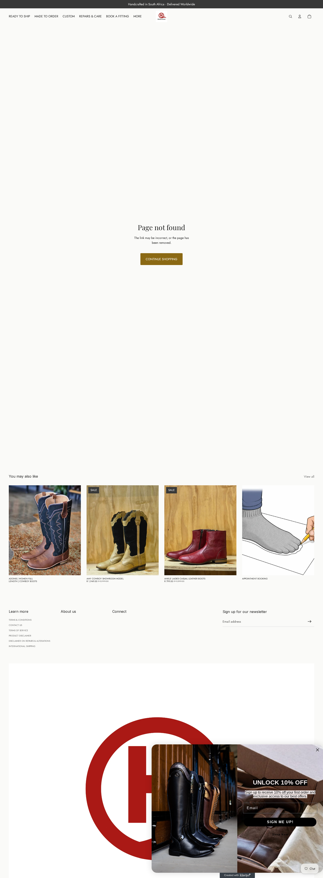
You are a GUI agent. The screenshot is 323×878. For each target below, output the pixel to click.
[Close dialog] (317, 750)
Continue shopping (161, 259)
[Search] (290, 16)
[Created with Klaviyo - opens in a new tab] (237, 875)
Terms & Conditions (20, 620)
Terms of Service (18, 630)
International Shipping (22, 646)
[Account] (300, 16)
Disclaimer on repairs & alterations (29, 641)
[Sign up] (309, 621)
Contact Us (15, 625)
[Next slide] (74, 530)
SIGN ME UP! (280, 822)
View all (309, 476)
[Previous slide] (15, 530)
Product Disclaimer (20, 635)
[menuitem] (137, 16)
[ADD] (74, 568)
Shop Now (280, 834)
